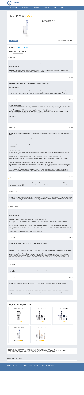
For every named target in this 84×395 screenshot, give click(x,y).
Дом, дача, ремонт (13, 7)
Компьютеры (46, 7)
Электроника (36, 7)
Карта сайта (36, 365)
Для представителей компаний (47, 365)
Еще (62, 7)
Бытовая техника (25, 7)
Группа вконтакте (23, 365)
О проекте (9, 365)
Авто (55, 7)
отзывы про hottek (17, 352)
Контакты (15, 365)
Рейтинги (30, 365)
